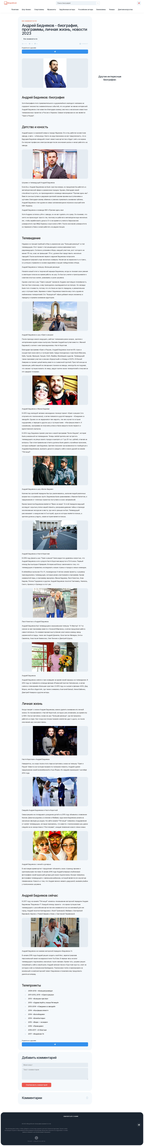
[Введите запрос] (78, 3)
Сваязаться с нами (70, 1116)
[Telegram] (139, 3)
